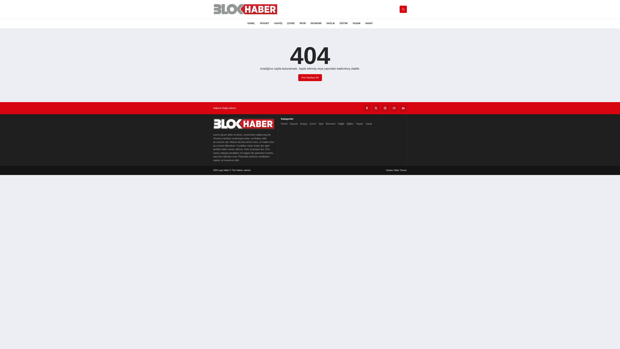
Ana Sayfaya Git (310, 77)
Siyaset (264, 23)
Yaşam (356, 23)
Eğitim (344, 23)
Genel (251, 23)
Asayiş (278, 23)
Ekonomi (316, 23)
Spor (303, 23)
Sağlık (330, 23)
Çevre (291, 23)
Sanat (369, 23)
